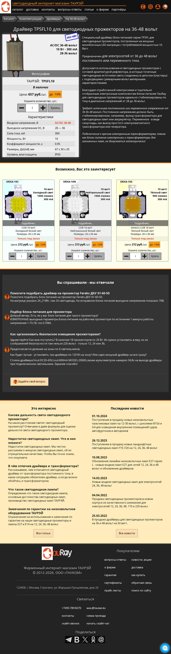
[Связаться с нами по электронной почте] (151, 7)
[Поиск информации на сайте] (165, 7)
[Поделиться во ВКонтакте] (77, 639)
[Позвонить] (143, 7)
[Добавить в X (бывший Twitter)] (85, 639)
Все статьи (43, 533)
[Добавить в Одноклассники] (93, 639)
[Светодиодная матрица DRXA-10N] (85, 204)
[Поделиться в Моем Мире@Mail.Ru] (101, 639)
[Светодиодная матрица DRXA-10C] (28, 204)
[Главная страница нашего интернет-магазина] (5, 6)
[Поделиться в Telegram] (68, 639)
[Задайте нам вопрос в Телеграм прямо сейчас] (165, 648)
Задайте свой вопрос (32, 381)
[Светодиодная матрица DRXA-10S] (142, 204)
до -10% (55, 94)
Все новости (127, 533)
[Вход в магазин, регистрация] (158, 7)
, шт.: (40, 101)
